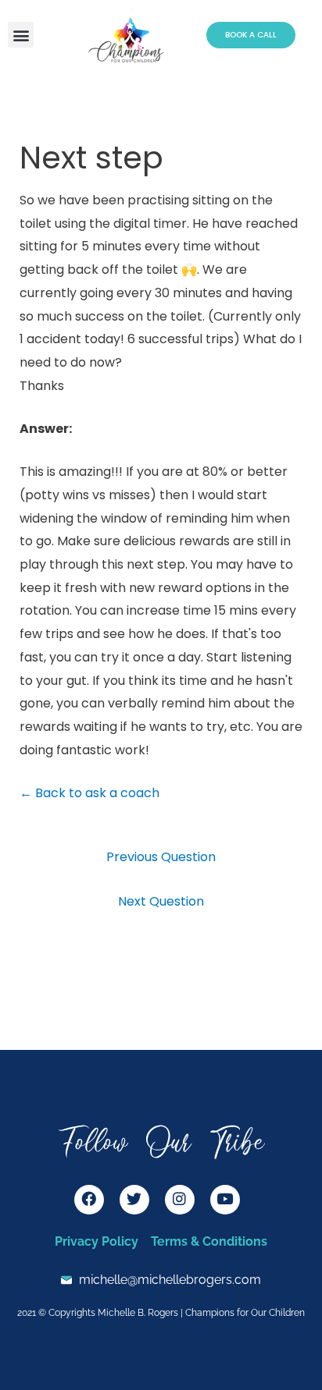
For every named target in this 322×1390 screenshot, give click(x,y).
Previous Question (161, 857)
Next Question (161, 901)
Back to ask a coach (89, 793)
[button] (21, 35)
